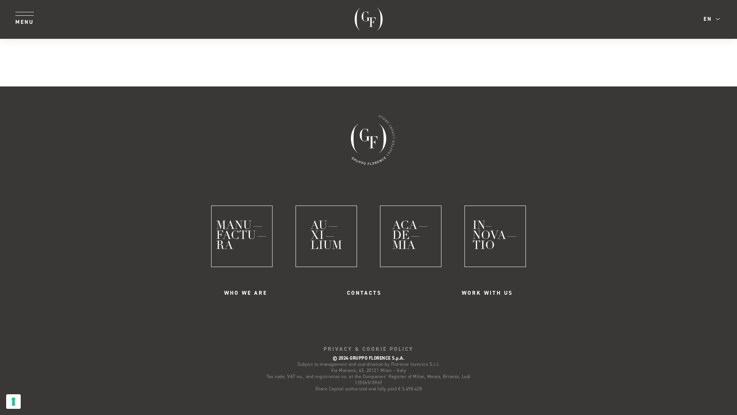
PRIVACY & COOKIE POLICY (368, 349)
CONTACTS (364, 293)
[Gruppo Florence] (369, 19)
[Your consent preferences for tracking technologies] (13, 401)
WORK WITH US (487, 293)
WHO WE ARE (245, 293)
